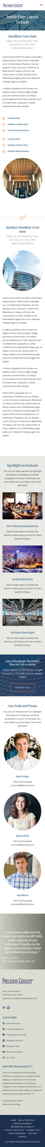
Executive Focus (26, 1120)
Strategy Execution (14, 1130)
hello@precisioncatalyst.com (24, 998)
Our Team (32, 1133)
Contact (22, 1137)
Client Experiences (17, 1133)
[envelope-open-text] (9, 1007)
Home (13, 1120)
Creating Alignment (22, 1123)
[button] (22, 687)
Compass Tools (33, 1130)
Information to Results (22, 1127)
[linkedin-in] (4, 1007)
